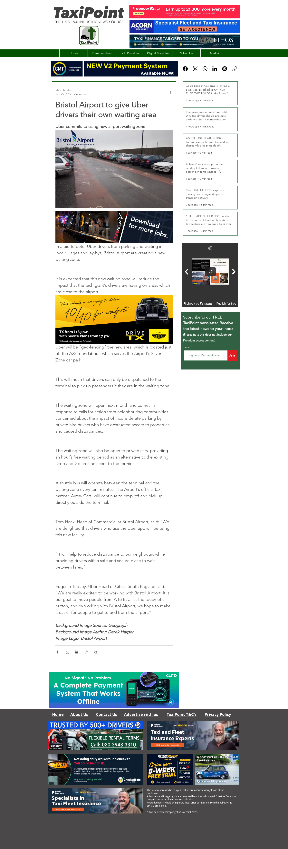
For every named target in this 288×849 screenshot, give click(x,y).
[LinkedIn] (214, 68)
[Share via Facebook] (57, 652)
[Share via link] (86, 652)
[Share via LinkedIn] (76, 652)
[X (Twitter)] (195, 68)
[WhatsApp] (205, 68)
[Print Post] (96, 652)
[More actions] (170, 92)
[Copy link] (234, 68)
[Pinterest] (224, 68)
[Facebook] (185, 68)
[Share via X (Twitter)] (67, 652)
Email (187, 347)
